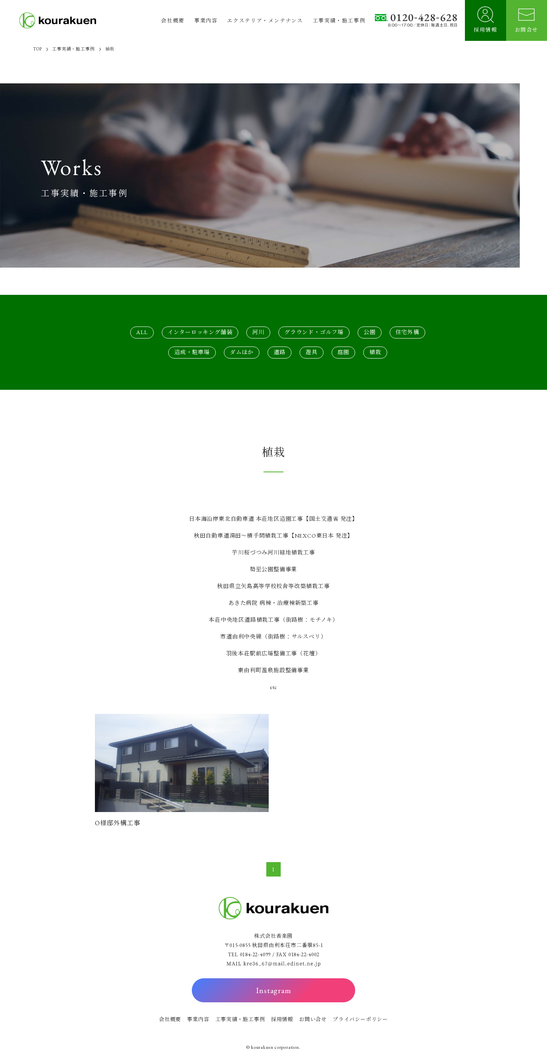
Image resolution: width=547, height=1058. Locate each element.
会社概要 (170, 1019)
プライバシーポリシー (360, 1019)
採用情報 (282, 1019)
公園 (370, 332)
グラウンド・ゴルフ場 (314, 332)
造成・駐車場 (192, 352)
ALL (141, 332)
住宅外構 (407, 332)
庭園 (344, 352)
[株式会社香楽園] (57, 20)
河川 (258, 332)
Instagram (273, 990)
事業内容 (198, 1019)
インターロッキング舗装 (200, 332)
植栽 (375, 352)
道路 (280, 352)
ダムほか (241, 352)
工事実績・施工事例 (240, 1019)
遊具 (312, 352)
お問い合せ (313, 1019)
